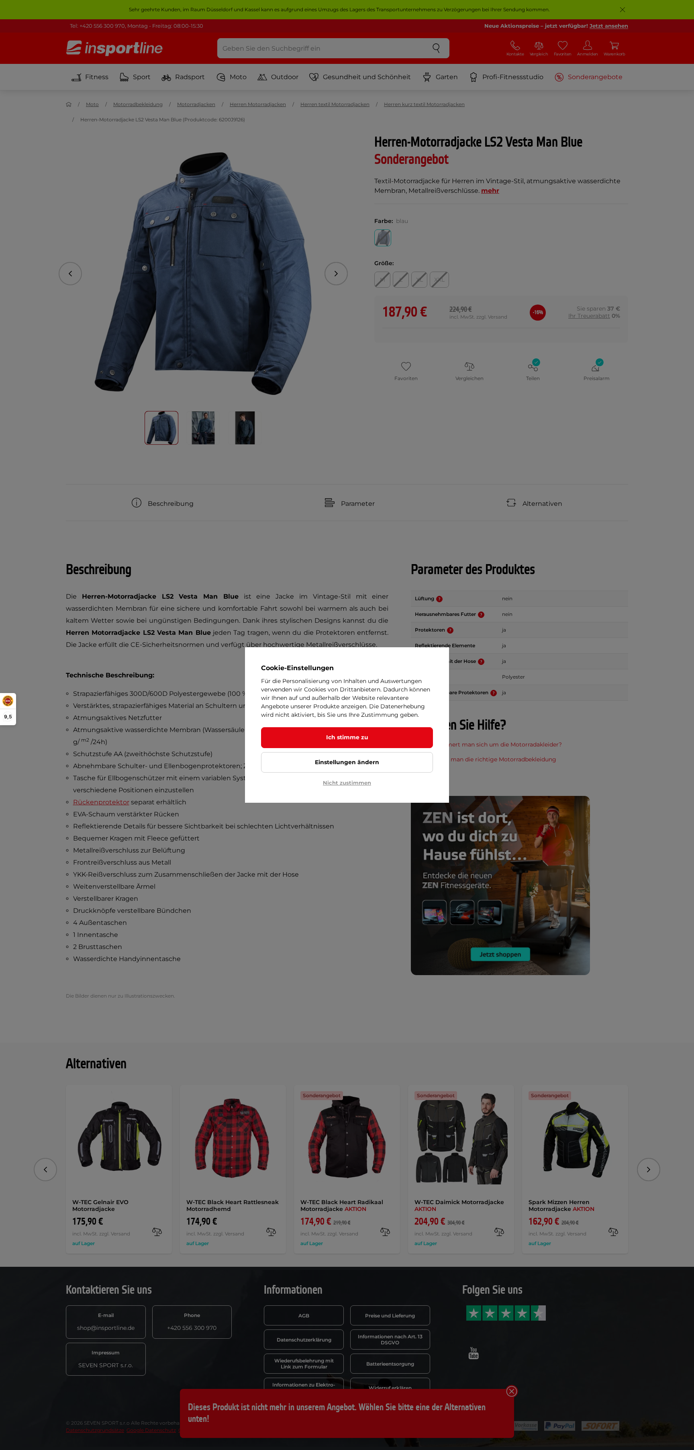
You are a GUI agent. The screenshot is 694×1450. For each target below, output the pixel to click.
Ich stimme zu (347, 737)
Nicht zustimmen (347, 782)
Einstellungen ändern (347, 762)
